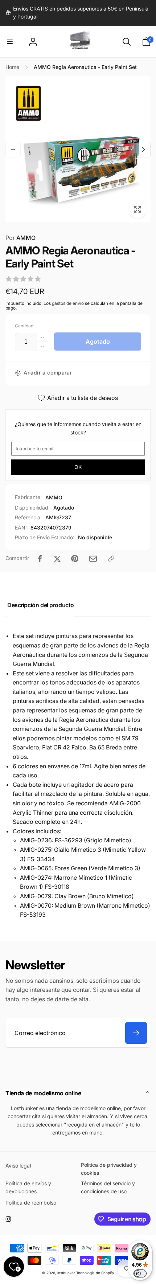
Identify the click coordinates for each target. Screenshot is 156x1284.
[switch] (140, 1273)
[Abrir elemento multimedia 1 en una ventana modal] (78, 149)
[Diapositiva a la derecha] (143, 149)
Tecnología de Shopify (95, 1273)
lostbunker (66, 1273)
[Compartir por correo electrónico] (93, 558)
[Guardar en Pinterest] (74, 558)
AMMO (20, 237)
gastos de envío (68, 303)
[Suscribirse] (136, 1033)
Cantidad (24, 325)
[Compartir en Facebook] (40, 558)
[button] (10, 42)
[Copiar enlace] (111, 558)
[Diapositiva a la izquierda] (13, 149)
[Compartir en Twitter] (57, 558)
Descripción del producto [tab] (40, 605)
